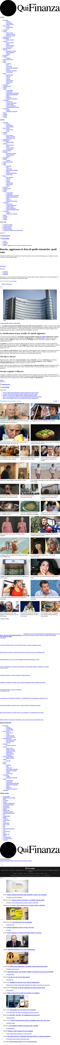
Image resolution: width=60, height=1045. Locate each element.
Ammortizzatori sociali (8, 813)
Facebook (5, 273)
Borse (4, 73)
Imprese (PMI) (9, 24)
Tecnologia (6, 108)
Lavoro (5, 31)
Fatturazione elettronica (9, 828)
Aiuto (46, 873)
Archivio (29, 860)
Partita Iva (8, 97)
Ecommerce (6, 806)
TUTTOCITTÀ (37, 870)
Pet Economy (9, 46)
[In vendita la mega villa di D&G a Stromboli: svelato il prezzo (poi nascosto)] (31, 958)
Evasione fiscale (10, 735)
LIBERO (2, 870)
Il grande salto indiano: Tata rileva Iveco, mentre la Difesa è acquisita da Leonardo (20, 705)
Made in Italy (6, 810)
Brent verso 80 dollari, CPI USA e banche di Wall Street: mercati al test (20, 398)
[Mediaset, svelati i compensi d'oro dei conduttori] (31, 1028)
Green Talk (9, 66)
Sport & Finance (7, 48)
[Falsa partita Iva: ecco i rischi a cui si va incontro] (31, 1001)
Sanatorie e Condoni (8, 811)
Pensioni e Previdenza (11, 98)
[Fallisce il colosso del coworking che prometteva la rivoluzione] (31, 990)
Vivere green (9, 72)
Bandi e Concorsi (10, 34)
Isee (4, 830)
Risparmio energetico (11, 70)
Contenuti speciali (4, 860)
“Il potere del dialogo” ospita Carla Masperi (10, 689)
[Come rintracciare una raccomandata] (31, 913)
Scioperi (8, 53)
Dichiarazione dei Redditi (12, 93)
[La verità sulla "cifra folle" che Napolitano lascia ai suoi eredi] (31, 1012)
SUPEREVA (30, 871)
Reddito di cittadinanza (8, 803)
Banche (2, 380)
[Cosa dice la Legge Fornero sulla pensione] (31, 974)
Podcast (5, 87)
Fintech (8, 110)
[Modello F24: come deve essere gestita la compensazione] (31, 979)
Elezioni (8, 58)
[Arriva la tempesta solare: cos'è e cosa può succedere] (31, 1039)
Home (4, 241)
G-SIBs (15, 323)
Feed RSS (24, 860)
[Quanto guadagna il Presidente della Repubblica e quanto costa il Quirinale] (31, 886)
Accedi (2, 17)
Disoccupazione (10, 753)
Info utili (5, 49)
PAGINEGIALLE (12, 870)
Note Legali (20, 873)
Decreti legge (6, 796)
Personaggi (6, 55)
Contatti (5, 117)
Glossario (5, 84)
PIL (4, 827)
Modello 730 (6, 834)
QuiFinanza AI (6, 37)
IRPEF (5, 817)
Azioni (8, 77)
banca (42, 338)
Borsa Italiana (9, 75)
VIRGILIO (6, 870)
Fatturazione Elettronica (12, 94)
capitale (44, 336)
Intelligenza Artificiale (11, 111)
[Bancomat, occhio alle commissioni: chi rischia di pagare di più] (31, 985)
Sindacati (5, 818)
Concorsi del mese (7, 229)
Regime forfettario (10, 737)
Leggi (7, 28)
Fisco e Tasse (6, 25)
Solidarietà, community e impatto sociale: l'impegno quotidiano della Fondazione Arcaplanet (22, 682)
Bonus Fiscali (9, 27)
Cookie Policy (31, 873)
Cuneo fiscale (6, 831)
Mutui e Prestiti (10, 39)
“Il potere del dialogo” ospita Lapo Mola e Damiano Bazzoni (15, 675)
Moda (7, 44)
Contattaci (11, 860)
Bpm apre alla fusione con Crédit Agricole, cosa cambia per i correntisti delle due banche (22, 712)
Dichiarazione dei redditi (9, 797)
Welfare (5, 809)
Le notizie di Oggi (7, 838)
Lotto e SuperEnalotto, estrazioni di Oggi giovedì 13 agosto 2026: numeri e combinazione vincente (24, 666)
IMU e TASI (6, 824)
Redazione (5, 790)
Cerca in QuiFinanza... (6, 859)
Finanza (8, 21)
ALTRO (2, 119)
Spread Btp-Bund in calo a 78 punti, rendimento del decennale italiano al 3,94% (19, 659)
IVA (4, 814)
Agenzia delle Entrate (8, 804)
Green (4, 62)
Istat (4, 825)
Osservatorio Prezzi (8, 59)
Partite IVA (9, 755)
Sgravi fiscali (6, 807)
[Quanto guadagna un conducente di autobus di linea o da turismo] (31, 930)
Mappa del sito (18, 860)
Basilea (18, 323)
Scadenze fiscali (7, 227)
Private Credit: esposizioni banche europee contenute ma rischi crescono (21, 392)
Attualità (5, 114)
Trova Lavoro (9, 32)
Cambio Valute (10, 104)
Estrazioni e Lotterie (11, 51)
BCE (4, 821)
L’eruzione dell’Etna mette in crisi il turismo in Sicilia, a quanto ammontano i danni (20, 645)
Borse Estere (9, 82)
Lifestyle (5, 41)
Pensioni (5, 30)
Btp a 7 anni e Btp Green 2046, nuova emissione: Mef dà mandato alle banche (22, 396)
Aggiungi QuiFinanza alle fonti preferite (13, 230)
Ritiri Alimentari (10, 52)
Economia (5, 20)
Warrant (8, 79)
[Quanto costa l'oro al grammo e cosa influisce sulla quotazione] (31, 897)
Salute (4, 112)
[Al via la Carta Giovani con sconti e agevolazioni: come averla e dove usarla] (31, 1017)
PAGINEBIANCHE (31, 870)
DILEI (42, 870)
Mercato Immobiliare (8, 756)
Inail (4, 832)
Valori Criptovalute (11, 105)
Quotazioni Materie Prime (12, 107)
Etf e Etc (8, 76)
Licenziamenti (6, 816)
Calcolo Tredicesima (11, 103)
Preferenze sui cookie (39, 873)
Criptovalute (9, 91)
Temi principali (7, 837)
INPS (4, 799)
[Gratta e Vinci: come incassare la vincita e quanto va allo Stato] (31, 902)
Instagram (5, 274)
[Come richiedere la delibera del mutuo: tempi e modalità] (31, 1023)
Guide (4, 89)
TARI (4, 835)
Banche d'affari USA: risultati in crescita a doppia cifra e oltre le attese (20, 394)
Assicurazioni (9, 90)
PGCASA (26, 870)
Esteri (4, 61)
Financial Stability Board (6, 323)
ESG (7, 65)
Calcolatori (6, 100)
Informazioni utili (7, 738)
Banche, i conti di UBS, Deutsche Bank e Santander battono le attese (20, 395)
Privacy (25, 873)
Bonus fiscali (9, 732)
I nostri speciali (7, 86)
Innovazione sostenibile (12, 68)
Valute (7, 83)
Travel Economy (10, 45)
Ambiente (8, 63)
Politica (5, 56)
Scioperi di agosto (7, 226)
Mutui (7, 96)
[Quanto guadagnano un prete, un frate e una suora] (31, 925)
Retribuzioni (9, 752)
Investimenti (9, 23)
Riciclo (8, 69)
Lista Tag (5, 839)
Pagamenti (5, 800)
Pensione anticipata (11, 745)
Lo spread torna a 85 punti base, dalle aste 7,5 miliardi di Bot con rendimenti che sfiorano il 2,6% (24, 698)
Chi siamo (15, 873)
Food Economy (10, 42)
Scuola (4, 802)
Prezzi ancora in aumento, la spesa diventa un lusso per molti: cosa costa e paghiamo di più (22, 652)
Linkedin (5, 271)
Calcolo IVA (9, 101)
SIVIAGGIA (46, 870)
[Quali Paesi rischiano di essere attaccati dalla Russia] (31, 941)
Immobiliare (6, 38)
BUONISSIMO (56, 870)
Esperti (5, 115)
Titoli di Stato (9, 80)
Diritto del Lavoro (10, 35)
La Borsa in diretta (7, 224)
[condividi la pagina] (1, 287)
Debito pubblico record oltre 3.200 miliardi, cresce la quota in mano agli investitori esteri (21, 719)
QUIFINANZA (50, 870)
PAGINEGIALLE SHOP (19, 870)
